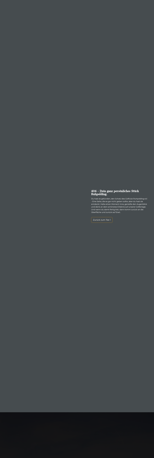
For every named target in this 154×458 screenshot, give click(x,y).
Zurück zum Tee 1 (102, 220)
